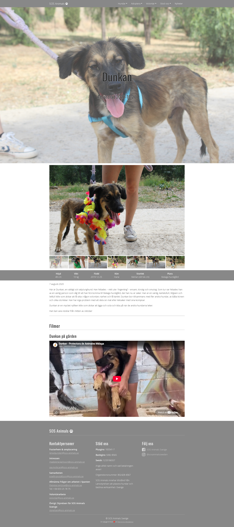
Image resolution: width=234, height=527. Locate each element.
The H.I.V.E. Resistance (125, 522)
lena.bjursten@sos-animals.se (64, 452)
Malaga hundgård (170, 276)
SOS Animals (57, 3)
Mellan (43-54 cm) (140, 276)
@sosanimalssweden (157, 454)
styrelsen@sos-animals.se (62, 510)
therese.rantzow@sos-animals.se (65, 485)
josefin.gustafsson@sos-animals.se (66, 476)
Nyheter (179, 3)
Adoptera (135, 3)
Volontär (150, 3)
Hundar (122, 3)
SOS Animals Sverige (157, 449)
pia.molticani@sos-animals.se (63, 467)
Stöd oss (164, 3)
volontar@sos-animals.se (61, 497)
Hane (116, 276)
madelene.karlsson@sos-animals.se (67, 461)
